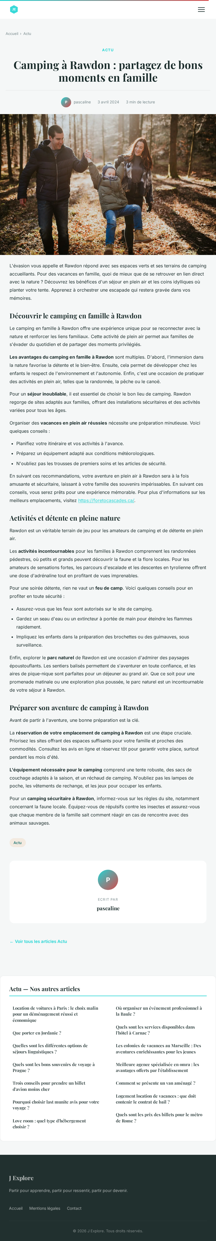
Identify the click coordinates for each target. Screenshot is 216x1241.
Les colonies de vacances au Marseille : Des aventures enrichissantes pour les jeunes (158, 1048)
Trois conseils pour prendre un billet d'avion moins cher (49, 1086)
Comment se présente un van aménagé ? (155, 1083)
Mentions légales (44, 1208)
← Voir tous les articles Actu (38, 941)
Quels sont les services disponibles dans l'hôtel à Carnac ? (155, 1030)
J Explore (21, 1178)
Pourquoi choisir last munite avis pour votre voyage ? (56, 1105)
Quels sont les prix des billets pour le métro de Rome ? (159, 1117)
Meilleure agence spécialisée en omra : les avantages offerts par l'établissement (157, 1067)
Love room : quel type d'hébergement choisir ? (49, 1123)
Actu (27, 33)
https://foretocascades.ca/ (106, 500)
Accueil (12, 33)
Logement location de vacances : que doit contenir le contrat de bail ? (156, 1099)
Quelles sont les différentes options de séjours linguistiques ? (50, 1048)
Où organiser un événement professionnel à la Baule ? (159, 1011)
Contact (74, 1208)
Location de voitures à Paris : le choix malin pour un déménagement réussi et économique (55, 1014)
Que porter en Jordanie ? (37, 1033)
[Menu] (201, 9)
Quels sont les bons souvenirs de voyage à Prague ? (54, 1067)
